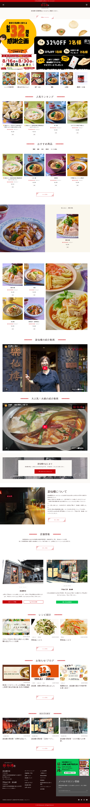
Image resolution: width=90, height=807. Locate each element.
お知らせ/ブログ (28, 782)
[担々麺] (34, 165)
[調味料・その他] (80, 78)
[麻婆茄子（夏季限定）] (22, 228)
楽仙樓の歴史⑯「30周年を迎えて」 (15, 739)
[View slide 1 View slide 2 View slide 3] (45, 44)
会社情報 (42, 789)
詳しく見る (56, 519)
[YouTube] (86, 799)
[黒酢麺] (56, 165)
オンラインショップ (29, 770)
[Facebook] (78, 799)
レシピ (26, 780)
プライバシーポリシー (45, 786)
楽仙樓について (28, 777)
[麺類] (52, 78)
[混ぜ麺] (13, 308)
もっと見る (45, 194)
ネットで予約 (13, 601)
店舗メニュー (28, 775)
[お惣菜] (66, 78)
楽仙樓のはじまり (44, 464)
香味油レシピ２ (65, 640)
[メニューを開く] (5, 5)
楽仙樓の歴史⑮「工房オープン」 (43, 739)
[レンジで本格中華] (9, 78)
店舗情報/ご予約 (28, 773)
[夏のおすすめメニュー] (23, 78)
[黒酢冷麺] (67, 226)
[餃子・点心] (37, 78)
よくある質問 (43, 770)
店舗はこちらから (45, 17)
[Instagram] (84, 799)
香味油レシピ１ (36, 640)
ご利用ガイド (43, 773)
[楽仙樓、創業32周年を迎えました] (45, 44)
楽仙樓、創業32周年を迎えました (43, 686)
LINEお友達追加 (68, 602)
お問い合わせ (28, 787)
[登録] (86, 790)
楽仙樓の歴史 (28, 785)
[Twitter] (81, 799)
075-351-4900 (34, 601)
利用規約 (42, 780)
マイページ (42, 777)
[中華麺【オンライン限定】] (77, 165)
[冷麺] (34, 274)
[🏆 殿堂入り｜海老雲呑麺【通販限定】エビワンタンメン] (13, 165)
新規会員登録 (43, 775)
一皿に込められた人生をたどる (45, 471)
